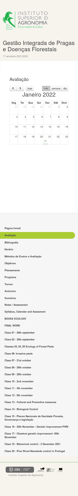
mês (46, 88)
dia (65, 88)
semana (56, 88)
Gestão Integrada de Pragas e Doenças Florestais (39, 45)
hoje (29, 88)
